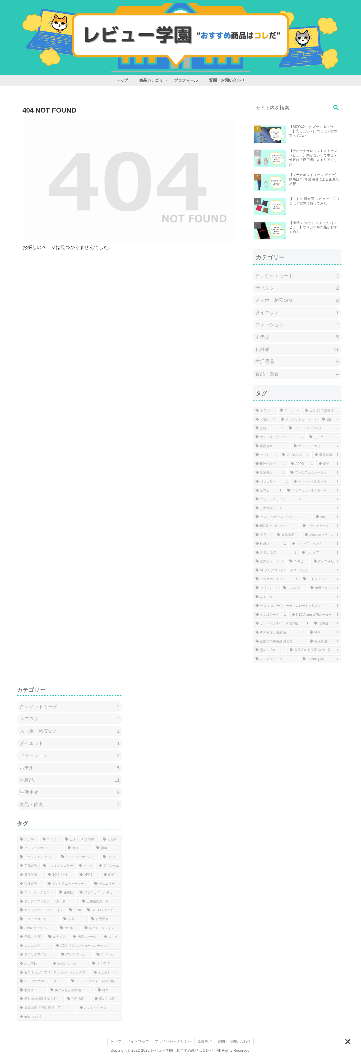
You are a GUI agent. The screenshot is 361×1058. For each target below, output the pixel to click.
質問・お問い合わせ (234, 1041)
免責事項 (204, 1041)
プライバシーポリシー (173, 1041)
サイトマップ (138, 1041)
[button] (336, 108)
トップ (115, 1041)
